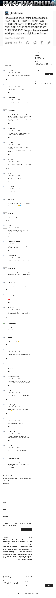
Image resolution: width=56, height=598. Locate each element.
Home (4, 8)
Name (5, 502)
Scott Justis (11, 390)
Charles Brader (12, 323)
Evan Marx (10, 159)
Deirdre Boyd (11, 405)
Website (5, 516)
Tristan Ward (11, 85)
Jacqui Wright (11, 295)
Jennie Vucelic (11, 110)
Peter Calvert (11, 97)
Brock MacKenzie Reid (14, 241)
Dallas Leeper (11, 419)
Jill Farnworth (11, 268)
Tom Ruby (10, 337)
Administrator (16, 52)
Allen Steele (11, 199)
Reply (9, 79)
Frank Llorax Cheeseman (14, 350)
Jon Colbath (11, 186)
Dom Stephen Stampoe (14, 376)
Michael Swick (11, 307)
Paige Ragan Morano (13, 458)
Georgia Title (11, 213)
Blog (15, 8)
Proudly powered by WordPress (31, 593)
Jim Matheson (11, 128)
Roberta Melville (12, 255)
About (10, 8)
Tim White (10, 174)
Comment (6, 483)
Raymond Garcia (12, 282)
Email (5, 509)
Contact (20, 8)
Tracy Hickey (11, 445)
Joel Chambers (12, 226)
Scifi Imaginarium (17, 4)
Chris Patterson (12, 71)
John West (10, 364)
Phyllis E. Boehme (12, 431)
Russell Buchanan (12, 142)
